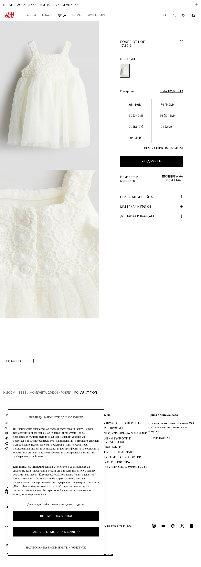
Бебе (22, 392)
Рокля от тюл (85, 392)
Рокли (66, 392)
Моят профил (111, 428)
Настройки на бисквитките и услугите (56, 547)
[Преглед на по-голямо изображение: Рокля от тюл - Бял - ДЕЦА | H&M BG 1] (49, 95)
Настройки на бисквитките (123, 467)
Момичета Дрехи (44, 392)
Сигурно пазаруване (117, 452)
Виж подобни (171, 91)
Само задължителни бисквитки (56, 531)
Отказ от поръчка (115, 462)
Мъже (46, 15)
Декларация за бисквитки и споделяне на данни (56, 504)
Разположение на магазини (123, 433)
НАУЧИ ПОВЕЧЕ (159, 437)
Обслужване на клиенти (121, 423)
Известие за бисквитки (120, 457)
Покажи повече (17, 361)
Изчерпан (127, 91)
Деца (62, 15)
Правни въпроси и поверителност (115, 440)
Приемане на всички (56, 516)
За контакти (110, 447)
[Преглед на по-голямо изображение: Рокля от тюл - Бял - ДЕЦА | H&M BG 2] (49, 244)
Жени (31, 15)
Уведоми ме (152, 161)
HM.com (9, 392)
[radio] (125, 71)
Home (76, 15)
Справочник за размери (163, 148)
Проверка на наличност (172, 178)
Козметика (96, 15)
